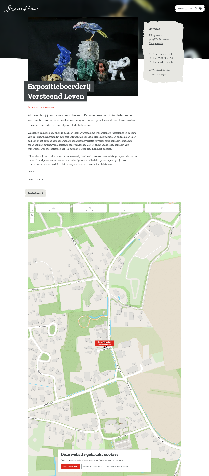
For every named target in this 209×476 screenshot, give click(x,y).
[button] (104, 344)
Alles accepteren (70, 466)
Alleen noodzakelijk (92, 466)
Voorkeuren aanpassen (117, 466)
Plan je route (156, 43)
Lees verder (34, 179)
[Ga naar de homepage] (21, 8)
